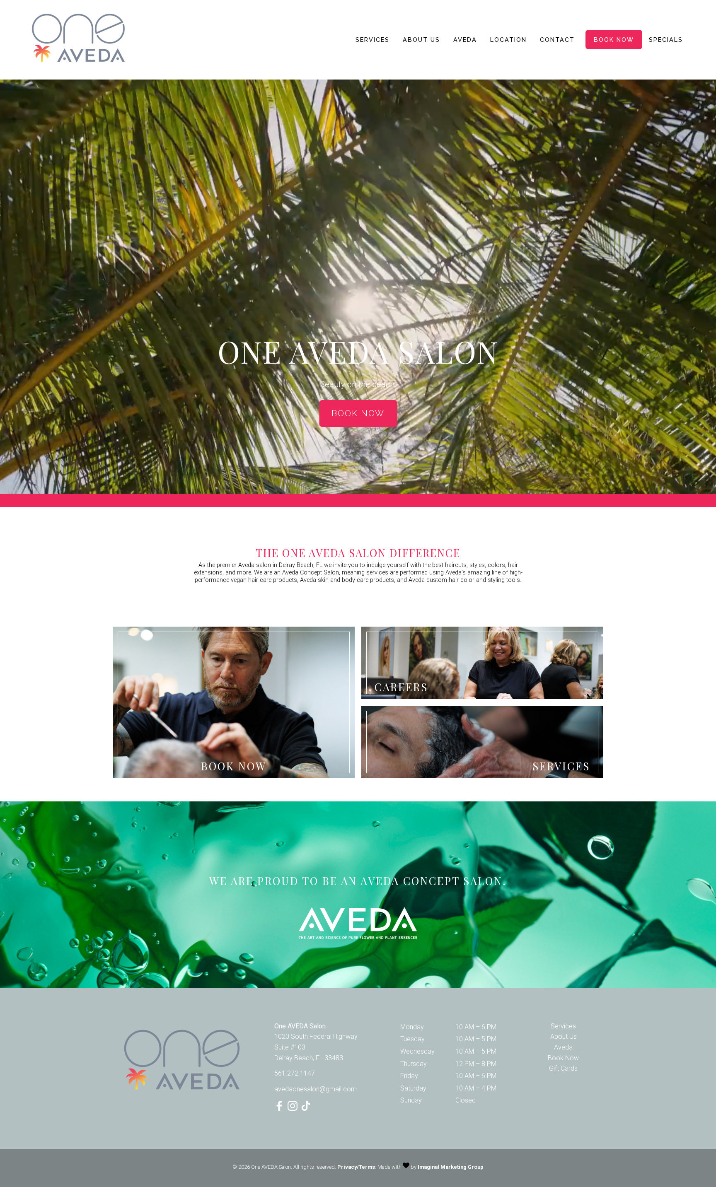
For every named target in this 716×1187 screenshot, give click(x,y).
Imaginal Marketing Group (451, 1167)
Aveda (465, 39)
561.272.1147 (294, 1073)
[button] (280, 1108)
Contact (557, 39)
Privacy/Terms (356, 1167)
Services (372, 39)
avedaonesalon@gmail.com (315, 1089)
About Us (421, 39)
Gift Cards (563, 1068)
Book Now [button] (358, 413)
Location (508, 39)
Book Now (614, 39)
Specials (666, 39)
